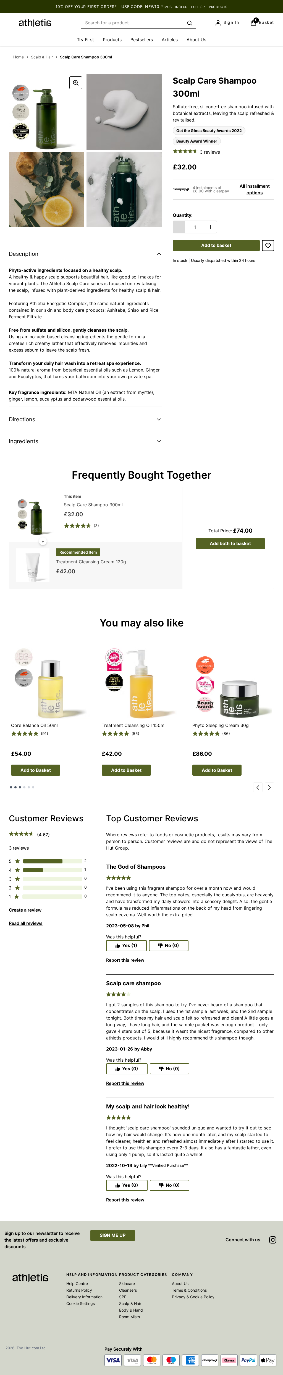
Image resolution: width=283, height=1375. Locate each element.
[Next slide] (269, 787)
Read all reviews (26, 923)
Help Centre (77, 1283)
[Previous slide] (258, 787)
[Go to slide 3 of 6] (20, 787)
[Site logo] (35, 23)
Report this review (125, 960)
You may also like (141, 622)
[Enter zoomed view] (75, 82)
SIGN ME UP (112, 1235)
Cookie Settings (80, 1303)
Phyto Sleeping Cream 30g (220, 725)
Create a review (25, 910)
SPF (122, 1296)
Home (18, 57)
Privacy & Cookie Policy (193, 1296)
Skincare (127, 1283)
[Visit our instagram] (272, 1240)
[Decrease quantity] (179, 227)
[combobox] (138, 23)
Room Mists (129, 1316)
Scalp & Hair (42, 57)
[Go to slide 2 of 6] (15, 787)
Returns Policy (79, 1290)
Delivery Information (84, 1296)
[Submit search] (189, 23)
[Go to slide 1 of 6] (11, 787)
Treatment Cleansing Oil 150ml (134, 725)
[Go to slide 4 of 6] (24, 787)
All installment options (255, 189)
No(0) (172, 945)
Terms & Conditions (189, 1290)
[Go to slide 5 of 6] (29, 787)
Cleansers (128, 1290)
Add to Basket (35, 770)
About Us (180, 1283)
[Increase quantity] (211, 227)
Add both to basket (230, 543)
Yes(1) (129, 945)
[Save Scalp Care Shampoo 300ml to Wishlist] (268, 245)
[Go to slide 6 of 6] (33, 787)
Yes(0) (130, 1068)
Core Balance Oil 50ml (34, 725)
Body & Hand (131, 1310)
